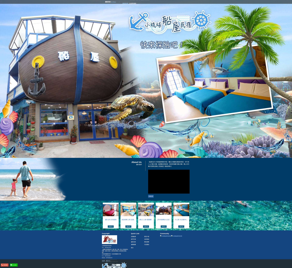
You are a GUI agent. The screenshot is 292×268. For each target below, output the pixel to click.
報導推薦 (133, 244)
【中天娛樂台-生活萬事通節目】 (163, 220)
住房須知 (146, 239)
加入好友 (14, 265)
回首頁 (103, 260)
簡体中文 (108, 260)
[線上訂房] (285, 82)
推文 (132, 247)
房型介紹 (146, 236)
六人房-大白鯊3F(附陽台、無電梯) (181, 220)
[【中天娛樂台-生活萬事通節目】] (164, 210)
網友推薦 (146, 242)
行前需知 (146, 244)
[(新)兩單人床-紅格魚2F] (128, 210)
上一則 (1, 57)
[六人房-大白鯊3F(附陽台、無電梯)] (181, 210)
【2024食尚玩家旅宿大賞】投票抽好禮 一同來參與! (142, 2)
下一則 (290, 57)
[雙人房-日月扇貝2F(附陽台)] (111, 210)
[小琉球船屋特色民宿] (114, 266)
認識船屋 (133, 236)
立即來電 (5, 265)
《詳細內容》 (151, 196)
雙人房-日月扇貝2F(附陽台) (110, 220)
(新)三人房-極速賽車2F (146, 220)
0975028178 (109, 257)
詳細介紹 (111, 226)
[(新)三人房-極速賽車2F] (146, 210)
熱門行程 (133, 239)
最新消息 (133, 242)
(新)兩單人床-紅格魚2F (128, 220)
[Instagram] (285, 84)
